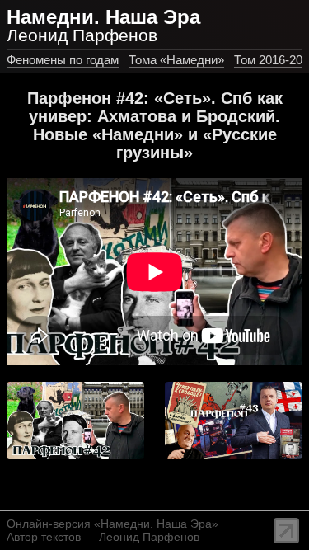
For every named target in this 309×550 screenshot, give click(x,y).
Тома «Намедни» (176, 60)
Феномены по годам (63, 60)
